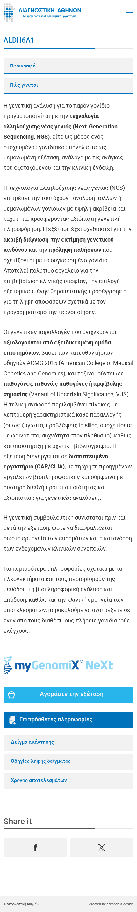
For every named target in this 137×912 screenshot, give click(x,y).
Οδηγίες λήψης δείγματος (41, 761)
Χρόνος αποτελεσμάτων (39, 780)
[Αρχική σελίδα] (43, 12)
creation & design (120, 904)
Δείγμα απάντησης (32, 742)
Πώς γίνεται (24, 85)
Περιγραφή (23, 66)
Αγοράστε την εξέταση (72, 695)
